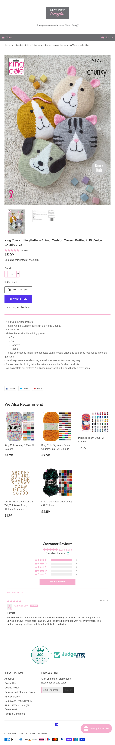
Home (7, 45)
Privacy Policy (12, 696)
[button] (11, 250)
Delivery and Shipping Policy (19, 692)
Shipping (9, 260)
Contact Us (10, 683)
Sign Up (68, 690)
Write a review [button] (57, 581)
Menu (9, 37)
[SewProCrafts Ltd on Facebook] (56, 725)
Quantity (8, 268)
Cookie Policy (11, 687)
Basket (109, 37)
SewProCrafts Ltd (19, 733)
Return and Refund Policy (18, 701)
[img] (14, 601)
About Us (9, 678)
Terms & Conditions (14, 714)
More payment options (18, 307)
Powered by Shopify (38, 733)
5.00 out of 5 (65, 549)
